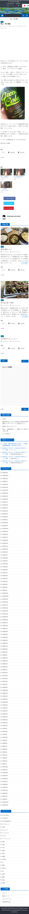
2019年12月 (5, 625)
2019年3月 (5, 649)
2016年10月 (5, 690)
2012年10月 (5, 702)
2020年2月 (5, 620)
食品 (3, 880)
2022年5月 (5, 543)
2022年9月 (5, 531)
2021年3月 (5, 584)
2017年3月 (5, 678)
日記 (2, 22)
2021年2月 (5, 587)
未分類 (4, 859)
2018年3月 (5, 664)
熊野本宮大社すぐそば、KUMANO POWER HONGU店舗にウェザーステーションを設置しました (15, 422)
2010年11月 (5, 770)
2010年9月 (5, 775)
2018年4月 (5, 661)
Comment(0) (24, 26)
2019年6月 (5, 640)
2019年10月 (5, 631)
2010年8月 (5, 778)
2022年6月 (5, 540)
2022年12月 (5, 522)
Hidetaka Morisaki (15, 26)
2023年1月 (5, 520)
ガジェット (5, 830)
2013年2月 (5, 696)
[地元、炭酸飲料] (6, 172)
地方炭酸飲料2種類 (18, 176)
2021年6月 (5, 575)
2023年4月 (5, 511)
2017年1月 (4, 684)
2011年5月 (4, 752)
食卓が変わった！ (6, 249)
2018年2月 (5, 667)
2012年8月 (5, 708)
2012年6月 (5, 714)
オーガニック (5, 824)
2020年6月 (5, 608)
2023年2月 (5, 517)
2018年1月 (4, 670)
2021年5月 (5, 578)
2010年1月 (4, 799)
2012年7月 (5, 711)
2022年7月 (5, 537)
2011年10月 (5, 737)
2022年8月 (5, 534)
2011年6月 (4, 749)
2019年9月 (5, 634)
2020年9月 (5, 599)
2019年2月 (5, 652)
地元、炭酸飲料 (4, 176)
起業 (3, 874)
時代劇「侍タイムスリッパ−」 (10, 426)
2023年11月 (5, 496)
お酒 (3, 827)
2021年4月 (5, 581)
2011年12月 (5, 731)
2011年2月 (4, 761)
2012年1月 (4, 728)
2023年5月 (5, 508)
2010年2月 (5, 796)
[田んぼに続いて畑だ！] (14, 289)
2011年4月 (4, 755)
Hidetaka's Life (14, 10)
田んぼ (4, 868)
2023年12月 (5, 493)
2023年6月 (5, 505)
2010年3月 (5, 793)
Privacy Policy (10, 3)
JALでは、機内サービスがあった (25, 361)
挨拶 (3, 850)
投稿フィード (5, 896)
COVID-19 (5, 818)
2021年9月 (5, 567)
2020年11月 (5, 593)
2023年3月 (5, 514)
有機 (3, 856)
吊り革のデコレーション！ (9, 339)
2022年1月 (5, 555)
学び (3, 847)
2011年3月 (4, 758)
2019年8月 (5, 637)
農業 (3, 877)
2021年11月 (5, 561)
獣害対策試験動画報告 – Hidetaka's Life (15, 444)
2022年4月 (5, 546)
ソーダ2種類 (4, 189)
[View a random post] (26, 15)
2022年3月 (5, 549)
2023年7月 (5, 502)
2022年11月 (5, 525)
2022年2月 (5, 552)
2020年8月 (5, 602)
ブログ (4, 836)
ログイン (4, 893)
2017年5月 (5, 673)
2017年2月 (5, 681)
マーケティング (6, 839)
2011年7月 (4, 746)
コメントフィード (6, 899)
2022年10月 (5, 528)
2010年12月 (5, 767)
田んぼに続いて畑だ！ (8, 303)
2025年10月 (5, 475)
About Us (18, 3)
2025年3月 (5, 478)
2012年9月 (5, 705)
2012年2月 (5, 725)
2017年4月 (5, 675)
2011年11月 (4, 734)
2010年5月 (5, 787)
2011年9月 (4, 740)
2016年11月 (5, 687)
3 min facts (5, 815)
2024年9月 (5, 484)
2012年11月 (5, 699)
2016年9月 (5, 693)
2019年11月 (5, 628)
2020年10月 (5, 596)
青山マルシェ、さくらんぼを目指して (5, 361)
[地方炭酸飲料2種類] (19, 172)
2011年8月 (4, 743)
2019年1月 (4, 655)
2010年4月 (5, 790)
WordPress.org (6, 902)
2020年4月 (5, 614)
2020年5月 (5, 611)
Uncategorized (6, 821)
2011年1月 (4, 764)
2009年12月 (5, 802)
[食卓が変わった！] (14, 236)
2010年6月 (5, 784)
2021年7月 (5, 573)
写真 (3, 842)
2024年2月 (5, 490)
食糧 (3, 883)
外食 (3, 844)
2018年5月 (5, 658)
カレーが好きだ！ (6, 434)
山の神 (4, 419)
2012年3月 (5, 723)
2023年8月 (5, 499)
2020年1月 (5, 623)
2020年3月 (5, 617)
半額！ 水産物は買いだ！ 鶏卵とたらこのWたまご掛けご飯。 (15, 430)
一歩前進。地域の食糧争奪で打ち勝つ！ (12, 444)
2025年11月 (5, 472)
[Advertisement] (14, 45)
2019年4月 (5, 646)
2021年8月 (5, 570)
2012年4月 (5, 720)
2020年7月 (5, 605)
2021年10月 (5, 564)
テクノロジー (5, 833)
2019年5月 (5, 643)
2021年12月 (5, 558)
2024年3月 (5, 487)
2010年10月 (5, 773)
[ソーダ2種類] (6, 184)
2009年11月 (5, 805)
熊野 (3, 865)
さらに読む (25, 263)
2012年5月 (5, 717)
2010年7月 (5, 781)
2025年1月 (5, 481)
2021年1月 (4, 590)
